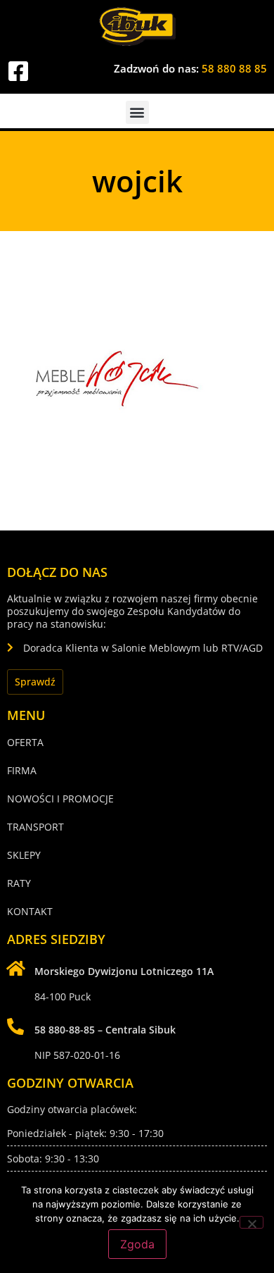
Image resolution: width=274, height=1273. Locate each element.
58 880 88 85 (234, 68)
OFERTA (25, 742)
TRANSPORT (35, 826)
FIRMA (22, 770)
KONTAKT (30, 911)
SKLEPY (24, 855)
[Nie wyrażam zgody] (251, 1222)
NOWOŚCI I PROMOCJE (60, 798)
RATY (19, 883)
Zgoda (137, 1244)
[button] (137, 112)
